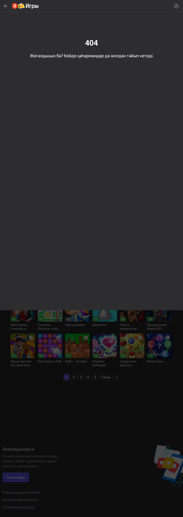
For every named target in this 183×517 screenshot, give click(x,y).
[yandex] (25, 6)
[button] (91, 258)
